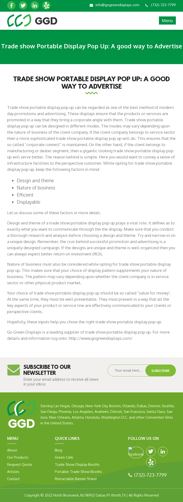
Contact (13, 479)
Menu (167, 20)
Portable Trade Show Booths (78, 471)
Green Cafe (64, 457)
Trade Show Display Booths (77, 464)
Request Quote (19, 464)
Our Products (17, 457)
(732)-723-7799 (163, 5)
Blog (58, 450)
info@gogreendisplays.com (117, 5)
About (12, 450)
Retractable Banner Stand (76, 479)
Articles (13, 471)
